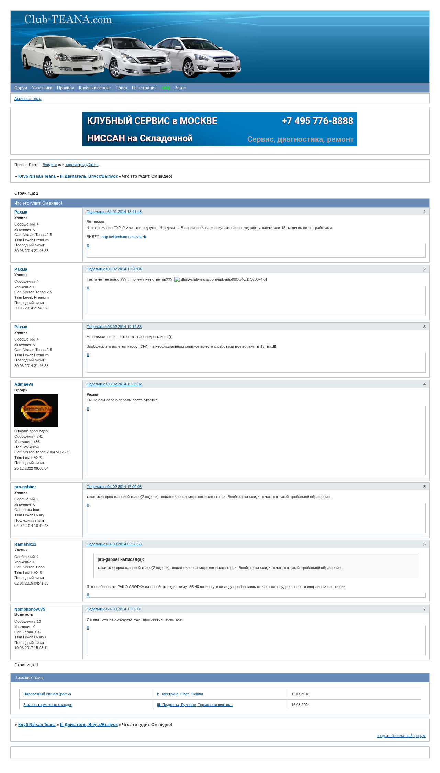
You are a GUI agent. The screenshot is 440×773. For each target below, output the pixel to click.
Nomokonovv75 (29, 609)
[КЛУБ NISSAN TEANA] (219, 47)
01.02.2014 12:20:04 (125, 269)
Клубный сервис (95, 87)
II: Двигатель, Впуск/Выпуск (89, 176)
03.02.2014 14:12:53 (125, 327)
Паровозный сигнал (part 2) (47, 694)
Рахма (21, 212)
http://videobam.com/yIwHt (124, 237)
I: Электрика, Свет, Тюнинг (180, 694)
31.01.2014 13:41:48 (125, 212)
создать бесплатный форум (401, 736)
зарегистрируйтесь (82, 165)
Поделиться (97, 212)
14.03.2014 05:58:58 (125, 544)
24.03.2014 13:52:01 (125, 609)
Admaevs (23, 384)
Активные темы (28, 98)
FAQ (166, 87)
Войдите (50, 165)
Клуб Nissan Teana (37, 176)
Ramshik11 (25, 544)
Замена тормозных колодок (47, 705)
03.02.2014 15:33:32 (125, 384)
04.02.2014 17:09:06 (125, 487)
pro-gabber (25, 487)
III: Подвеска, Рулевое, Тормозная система (195, 705)
